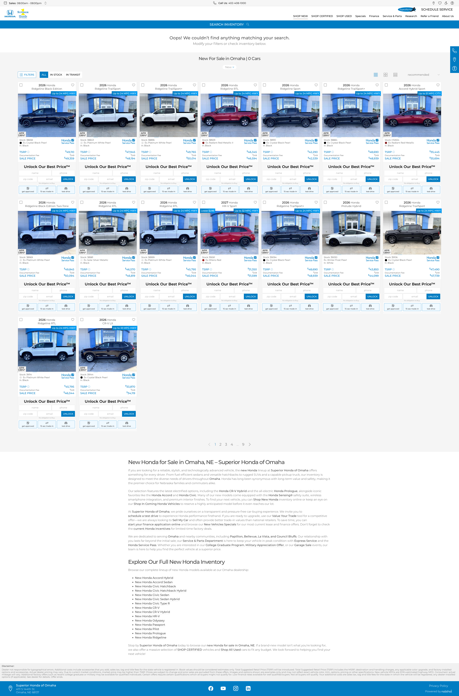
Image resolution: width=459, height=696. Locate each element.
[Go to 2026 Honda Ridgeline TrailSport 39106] (412, 232)
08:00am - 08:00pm (29, 3)
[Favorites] (440, 3)
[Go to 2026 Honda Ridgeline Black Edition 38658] (47, 115)
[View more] (45, 3)
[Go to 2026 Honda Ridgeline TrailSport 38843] (108, 115)
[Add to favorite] (72, 85)
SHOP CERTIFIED (322, 16)
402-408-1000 (237, 3)
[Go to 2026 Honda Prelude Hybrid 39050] (351, 232)
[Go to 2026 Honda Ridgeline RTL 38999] (169, 232)
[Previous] (209, 444)
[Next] (249, 444)
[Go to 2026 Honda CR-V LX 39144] (108, 350)
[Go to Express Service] (407, 9)
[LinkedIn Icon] (248, 688)
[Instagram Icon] (235, 688)
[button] (434, 3)
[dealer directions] (11, 688)
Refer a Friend (430, 16)
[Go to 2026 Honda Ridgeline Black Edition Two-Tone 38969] (47, 232)
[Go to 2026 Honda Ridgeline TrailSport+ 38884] (351, 115)
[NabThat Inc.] (447, 691)
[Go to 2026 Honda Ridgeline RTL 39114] (47, 350)
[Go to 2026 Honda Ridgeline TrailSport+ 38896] (169, 115)
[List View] (395, 75)
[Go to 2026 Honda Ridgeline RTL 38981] (108, 232)
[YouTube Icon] (223, 688)
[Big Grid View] (385, 75)
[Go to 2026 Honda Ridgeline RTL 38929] (230, 115)
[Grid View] (376, 75)
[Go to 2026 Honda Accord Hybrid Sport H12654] (412, 115)
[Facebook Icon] (210, 688)
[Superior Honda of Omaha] (16, 13)
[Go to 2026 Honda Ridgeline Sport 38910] (290, 115)
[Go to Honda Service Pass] (67, 141)
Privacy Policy (438, 686)
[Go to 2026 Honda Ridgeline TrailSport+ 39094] (290, 232)
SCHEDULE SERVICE (437, 9)
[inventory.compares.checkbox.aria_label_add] (20, 85)
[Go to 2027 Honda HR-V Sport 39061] (230, 232)
